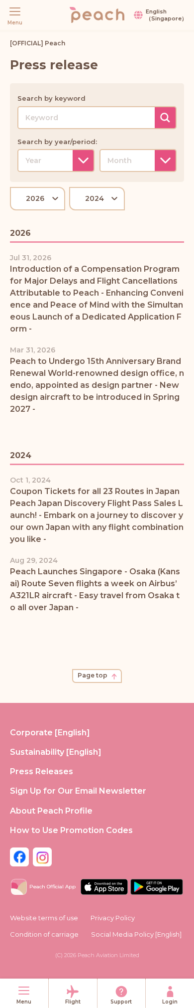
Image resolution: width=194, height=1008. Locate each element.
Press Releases (41, 771)
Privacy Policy (113, 918)
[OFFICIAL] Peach (37, 43)
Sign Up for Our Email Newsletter (78, 791)
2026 (35, 198)
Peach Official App (52, 886)
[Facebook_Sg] (19, 856)
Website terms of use (44, 918)
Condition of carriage (44, 934)
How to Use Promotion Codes (71, 830)
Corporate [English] (50, 732)
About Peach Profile (51, 811)
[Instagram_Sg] (42, 856)
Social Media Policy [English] (136, 934)
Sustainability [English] (55, 752)
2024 (94, 198)
